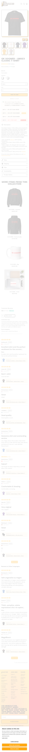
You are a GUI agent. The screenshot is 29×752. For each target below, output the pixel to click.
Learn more (4, 738)
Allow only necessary (14, 745)
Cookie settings (14, 741)
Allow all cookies (14, 749)
